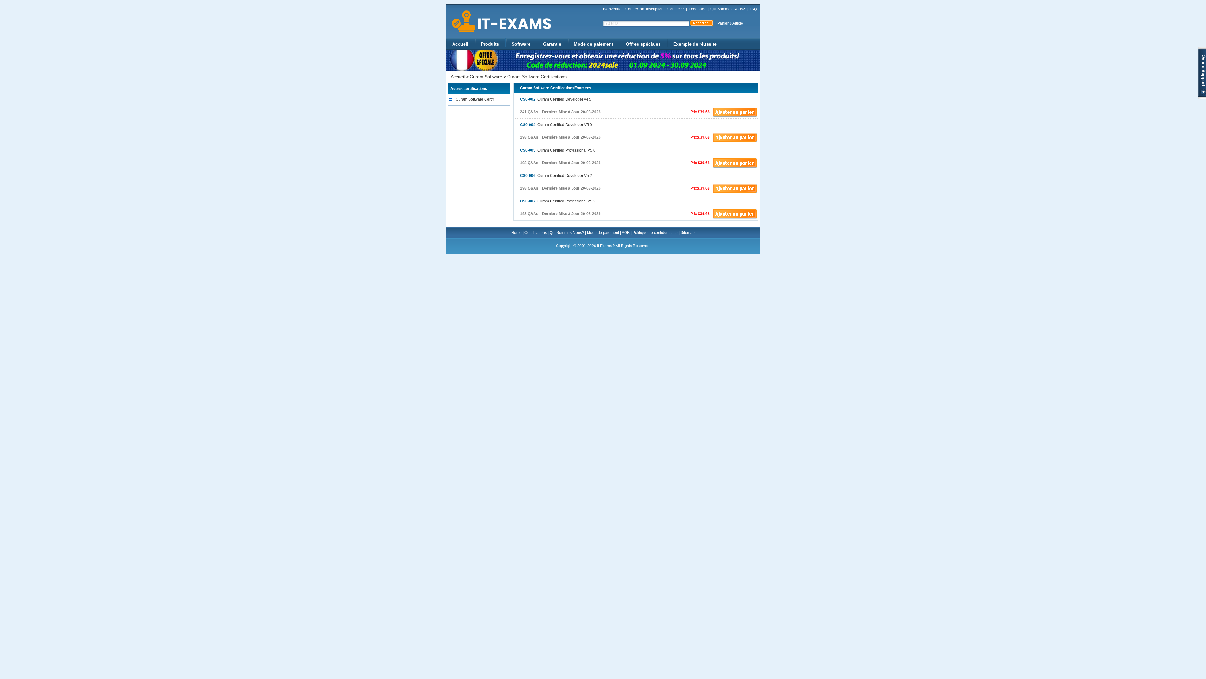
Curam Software (486, 76)
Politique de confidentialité (655, 232)
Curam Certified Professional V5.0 (557, 150)
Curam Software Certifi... (476, 99)
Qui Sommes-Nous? (727, 9)
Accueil (460, 44)
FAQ (753, 9)
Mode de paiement (593, 44)
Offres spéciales (643, 44)
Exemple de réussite (695, 44)
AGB (626, 232)
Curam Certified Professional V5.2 (557, 201)
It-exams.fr (499, 22)
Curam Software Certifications (537, 76)
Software (521, 44)
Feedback (697, 9)
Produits (490, 44)
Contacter (675, 9)
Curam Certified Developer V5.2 (556, 176)
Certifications (535, 232)
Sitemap (688, 232)
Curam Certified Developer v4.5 (555, 99)
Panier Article (730, 23)
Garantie (552, 44)
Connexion (634, 9)
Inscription (655, 9)
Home (516, 232)
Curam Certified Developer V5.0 (556, 125)
